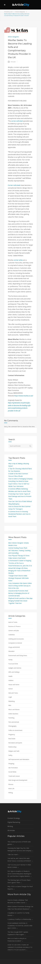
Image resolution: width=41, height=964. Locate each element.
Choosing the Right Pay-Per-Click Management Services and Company (20, 849)
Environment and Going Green (17, 655)
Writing (10, 793)
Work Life (11, 788)
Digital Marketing (14, 822)
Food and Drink (13, 664)
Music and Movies (14, 709)
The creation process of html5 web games (19, 843)
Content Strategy (14, 818)
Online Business (13, 714)
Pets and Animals (13, 722)
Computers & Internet (15, 643)
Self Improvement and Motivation (18, 759)
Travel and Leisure (14, 776)
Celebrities (11, 635)
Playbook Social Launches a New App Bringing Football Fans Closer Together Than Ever (20, 600)
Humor (10, 689)
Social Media (12, 772)
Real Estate (11, 738)
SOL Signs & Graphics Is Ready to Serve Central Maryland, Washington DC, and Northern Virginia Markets (20, 873)
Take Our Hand (13, 854)
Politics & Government (15, 730)
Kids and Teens (13, 693)
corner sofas (18, 260)
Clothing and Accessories (16, 639)
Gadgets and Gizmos (14, 668)
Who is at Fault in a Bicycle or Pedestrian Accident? (17, 939)
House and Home (13, 684)
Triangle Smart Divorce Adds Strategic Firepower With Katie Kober (18, 578)
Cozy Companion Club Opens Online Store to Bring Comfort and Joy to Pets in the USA (20, 585)
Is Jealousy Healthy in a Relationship (20, 919)
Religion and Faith (13, 751)
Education (11, 651)
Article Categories (20, 11)
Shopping (11, 763)
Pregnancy (11, 734)
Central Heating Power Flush (17, 548)
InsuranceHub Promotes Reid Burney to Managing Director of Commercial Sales (18, 593)
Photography (12, 726)
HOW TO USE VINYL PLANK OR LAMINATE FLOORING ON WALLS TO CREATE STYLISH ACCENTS (20, 947)
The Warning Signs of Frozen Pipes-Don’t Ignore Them (19, 881)
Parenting (11, 718)
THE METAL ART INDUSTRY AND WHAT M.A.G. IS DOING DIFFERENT (20, 859)
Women (10, 784)
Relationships (12, 747)
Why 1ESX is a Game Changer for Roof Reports (20, 887)
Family (10, 660)
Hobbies (10, 680)
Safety (10, 755)
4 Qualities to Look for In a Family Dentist (18, 914)
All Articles (11, 830)
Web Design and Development (17, 780)
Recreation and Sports (15, 743)
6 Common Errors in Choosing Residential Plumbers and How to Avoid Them (19, 514)
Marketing (11, 701)
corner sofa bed (17, 121)
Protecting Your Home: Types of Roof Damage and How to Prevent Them (19, 496)
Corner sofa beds (14, 185)
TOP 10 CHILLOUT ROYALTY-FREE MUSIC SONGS (19, 866)
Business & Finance (14, 626)
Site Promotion (13, 768)
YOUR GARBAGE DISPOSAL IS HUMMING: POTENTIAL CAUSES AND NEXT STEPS (20, 925)
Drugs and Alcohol (14, 647)
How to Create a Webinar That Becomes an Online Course (18, 901)
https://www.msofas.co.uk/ (23, 396)
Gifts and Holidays (14, 672)
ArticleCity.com (8, 11)
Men (9, 705)
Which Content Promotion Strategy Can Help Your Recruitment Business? (20, 907)
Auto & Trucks (12, 622)
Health (10, 676)
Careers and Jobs (13, 630)
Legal (10, 697)
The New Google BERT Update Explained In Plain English (18, 933)
